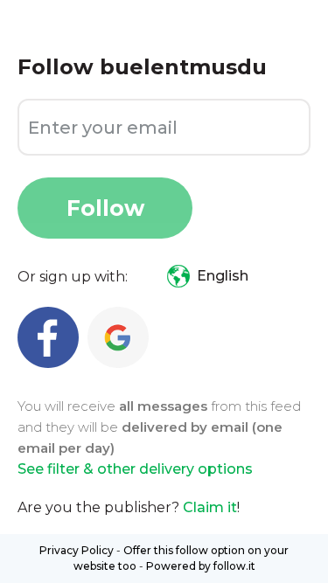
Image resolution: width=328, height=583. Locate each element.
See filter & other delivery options (135, 469)
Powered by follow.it (200, 566)
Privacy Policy (76, 550)
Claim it (210, 507)
